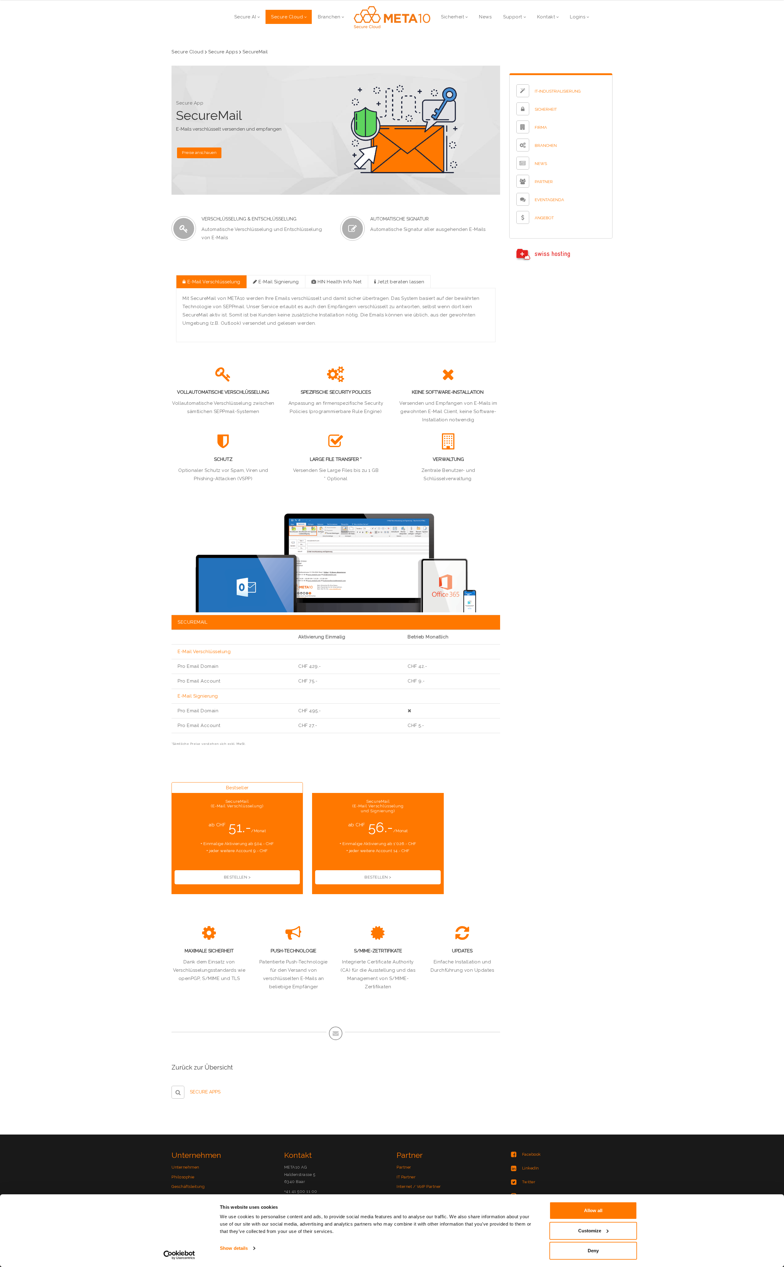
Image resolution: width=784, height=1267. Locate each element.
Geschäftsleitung (188, 1186)
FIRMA (541, 127)
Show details (234, 1248)
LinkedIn (530, 1168)
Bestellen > (237, 877)
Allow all (593, 1210)
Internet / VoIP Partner (419, 1186)
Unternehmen (185, 1167)
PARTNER (544, 182)
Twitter (529, 1182)
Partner (404, 1167)
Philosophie (183, 1177)
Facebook (531, 1154)
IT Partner (406, 1177)
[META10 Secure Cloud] (392, 17)
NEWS (541, 164)
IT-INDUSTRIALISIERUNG (558, 91)
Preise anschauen (199, 152)
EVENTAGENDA (549, 200)
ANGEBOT (544, 218)
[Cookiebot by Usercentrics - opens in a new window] (179, 1255)
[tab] (211, 281)
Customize (589, 1230)
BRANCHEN (546, 146)
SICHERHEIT (546, 109)
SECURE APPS (205, 1092)
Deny (593, 1250)
